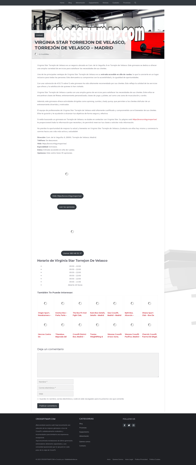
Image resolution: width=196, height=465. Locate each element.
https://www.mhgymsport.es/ (145, 119)
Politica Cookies (155, 459)
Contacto (82, 446)
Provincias (126, 3)
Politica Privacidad (141, 459)
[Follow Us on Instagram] (133, 425)
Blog (70, 3)
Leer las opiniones (67, 207)
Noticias (105, 3)
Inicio (109, 459)
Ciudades (115, 3)
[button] (135, 3)
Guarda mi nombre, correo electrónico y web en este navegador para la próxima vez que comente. (82, 399)
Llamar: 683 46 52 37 (72, 253)
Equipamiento (94, 3)
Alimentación (80, 3)
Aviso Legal (129, 459)
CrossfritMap (45, 54)
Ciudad (39, 35)
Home (62, 3)
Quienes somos (84, 442)
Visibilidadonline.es (71, 459)
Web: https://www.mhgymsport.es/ (66, 196)
